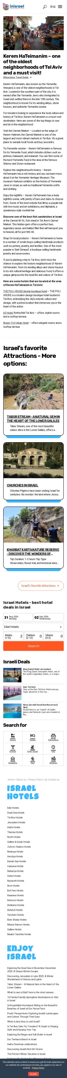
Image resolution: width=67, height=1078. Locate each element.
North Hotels (13, 837)
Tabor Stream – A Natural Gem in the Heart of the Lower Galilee (33, 986)
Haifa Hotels (13, 827)
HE (54, 6)
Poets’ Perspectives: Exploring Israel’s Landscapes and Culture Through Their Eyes (32, 1015)
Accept (33, 1074)
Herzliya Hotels (15, 856)
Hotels (33, 737)
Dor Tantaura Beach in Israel (21, 1039)
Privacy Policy (35, 779)
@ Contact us (52, 779)
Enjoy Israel (32, 748)
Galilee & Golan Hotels (18, 842)
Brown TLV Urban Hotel (15, 323)
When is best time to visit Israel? (23, 1021)
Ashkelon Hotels (15, 905)
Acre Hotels (13, 885)
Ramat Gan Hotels (16, 861)
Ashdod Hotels (15, 910)
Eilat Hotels (13, 808)
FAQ (53, 748)
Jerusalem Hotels (16, 822)
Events (13, 748)
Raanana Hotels (15, 895)
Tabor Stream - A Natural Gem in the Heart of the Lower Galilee (33, 419)
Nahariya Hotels (15, 871)
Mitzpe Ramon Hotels (18, 924)
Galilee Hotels (14, 929)
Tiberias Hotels (15, 832)
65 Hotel (8, 313)
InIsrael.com (33, 774)
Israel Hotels (23, 793)
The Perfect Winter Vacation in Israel (26, 1054)
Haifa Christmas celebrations (22, 1044)
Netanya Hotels (15, 851)
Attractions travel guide (16, 77)
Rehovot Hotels (15, 900)
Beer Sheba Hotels (17, 920)
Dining (13, 737)
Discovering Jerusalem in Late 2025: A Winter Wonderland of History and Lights (30, 978)
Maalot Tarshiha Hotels (19, 934)
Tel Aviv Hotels (15, 817)
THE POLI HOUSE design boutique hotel (25, 291)
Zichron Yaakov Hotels (19, 847)
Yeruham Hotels (15, 915)
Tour (32, 760)
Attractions (53, 737)
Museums (12, 760)
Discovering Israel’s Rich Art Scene (25, 1049)
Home (11, 779)
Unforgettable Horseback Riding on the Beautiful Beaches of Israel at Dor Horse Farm (32, 1007)
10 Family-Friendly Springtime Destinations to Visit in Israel (32, 999)
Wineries (53, 760)
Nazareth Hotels (15, 881)
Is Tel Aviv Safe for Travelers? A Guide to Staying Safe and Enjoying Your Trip (32, 1028)
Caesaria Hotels (15, 866)
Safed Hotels (14, 876)
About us (21, 779)
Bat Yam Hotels (15, 890)
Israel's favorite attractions (38, 586)
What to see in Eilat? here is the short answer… (31, 992)
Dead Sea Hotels (15, 812)
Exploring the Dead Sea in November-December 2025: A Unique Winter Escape (31, 970)
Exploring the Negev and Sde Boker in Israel (29, 1034)
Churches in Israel (22, 485)
